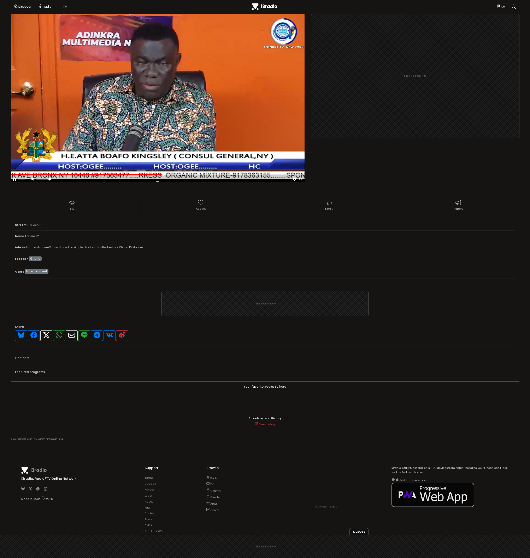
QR (502, 6)
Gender (215, 497)
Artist (213, 504)
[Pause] (14, 179)
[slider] (43, 179)
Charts (214, 510)
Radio (47, 6)
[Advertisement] (415, 76)
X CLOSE (359, 532)
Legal (148, 496)
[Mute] (33, 179)
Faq (147, 508)
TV (64, 6)
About (149, 502)
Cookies (150, 484)
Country (215, 491)
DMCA (149, 525)
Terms (149, 478)
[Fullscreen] (300, 179)
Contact (150, 513)
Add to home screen (413, 480)
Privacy (149, 490)
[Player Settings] (294, 179)
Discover (24, 6)
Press (148, 519)
